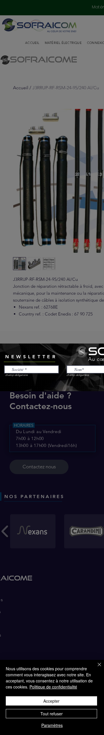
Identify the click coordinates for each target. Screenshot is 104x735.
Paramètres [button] (52, 725)
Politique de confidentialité (53, 687)
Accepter (51, 701)
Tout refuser (51, 714)
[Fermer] (96, 668)
